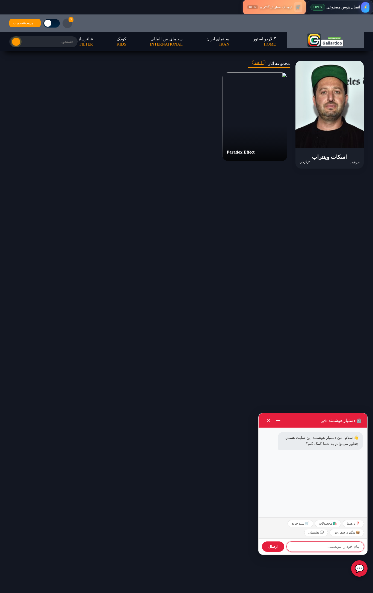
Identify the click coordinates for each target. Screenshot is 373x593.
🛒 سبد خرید (300, 523)
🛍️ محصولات (328, 523)
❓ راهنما (353, 523)
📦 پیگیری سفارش (347, 532)
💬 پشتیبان (316, 532)
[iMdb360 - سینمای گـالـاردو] (325, 40)
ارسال (273, 546)
